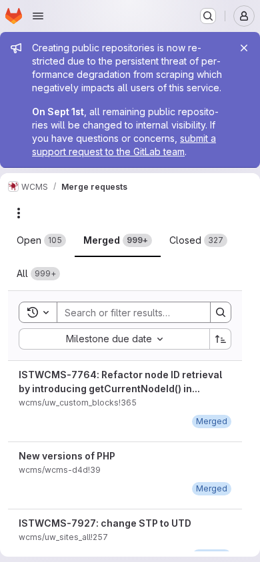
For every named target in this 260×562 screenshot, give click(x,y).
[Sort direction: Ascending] (220, 339)
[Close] (244, 48)
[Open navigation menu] (38, 16)
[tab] (41, 240)
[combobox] (114, 339)
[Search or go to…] (208, 16)
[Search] (220, 312)
